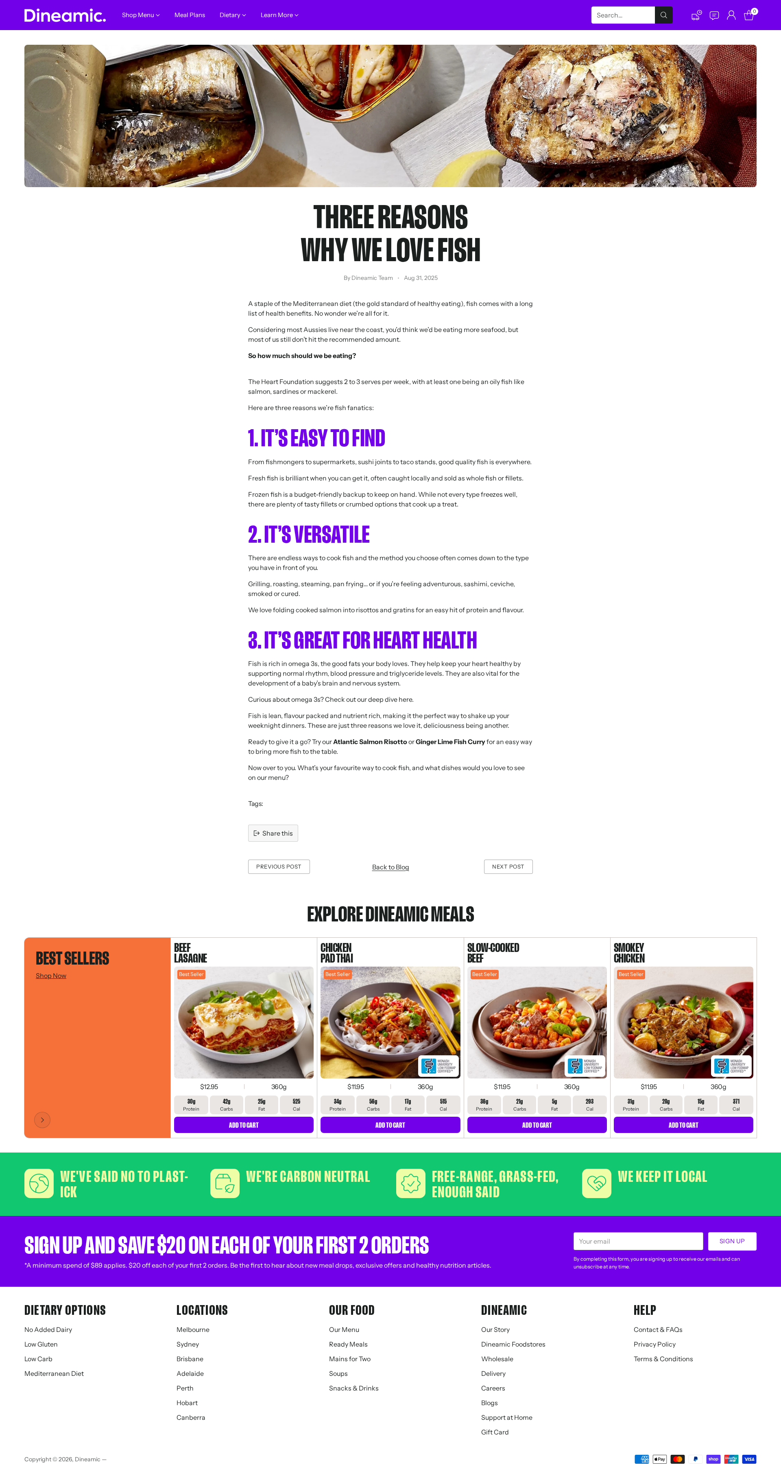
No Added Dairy (48, 1329)
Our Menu (344, 1329)
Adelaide (190, 1373)
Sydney (188, 1344)
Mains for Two (350, 1359)
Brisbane (190, 1359)
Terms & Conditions (663, 1359)
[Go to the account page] (731, 15)
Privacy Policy (655, 1344)
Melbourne (193, 1329)
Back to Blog (390, 867)
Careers (493, 1388)
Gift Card (495, 1432)
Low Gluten (41, 1344)
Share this (277, 833)
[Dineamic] (65, 15)
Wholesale (497, 1359)
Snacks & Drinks (354, 1388)
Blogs (489, 1403)
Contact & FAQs (658, 1329)
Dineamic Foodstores (513, 1344)
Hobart (187, 1403)
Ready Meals (348, 1344)
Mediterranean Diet (54, 1373)
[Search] (664, 15)
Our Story (495, 1329)
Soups (338, 1373)
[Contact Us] (714, 15)
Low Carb (38, 1359)
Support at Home (506, 1417)
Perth (185, 1388)
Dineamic (87, 1459)
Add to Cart (244, 1125)
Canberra (191, 1417)
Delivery (493, 1373)
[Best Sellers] (42, 1120)
